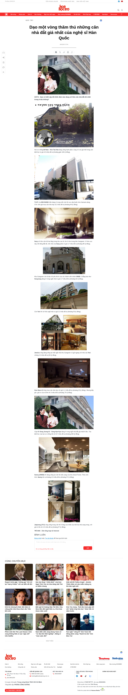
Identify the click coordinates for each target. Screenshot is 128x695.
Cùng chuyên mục (15, 561)
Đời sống (13, 14)
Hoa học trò (10, 656)
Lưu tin (3, 62)
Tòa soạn (8, 671)
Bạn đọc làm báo (15, 690)
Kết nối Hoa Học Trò (49, 667)
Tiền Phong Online (52, 1)
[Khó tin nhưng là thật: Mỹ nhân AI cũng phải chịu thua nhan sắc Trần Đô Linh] (19, 597)
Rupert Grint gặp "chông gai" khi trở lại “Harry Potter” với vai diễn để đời (18, 583)
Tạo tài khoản (49, 538)
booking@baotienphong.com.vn (40, 676)
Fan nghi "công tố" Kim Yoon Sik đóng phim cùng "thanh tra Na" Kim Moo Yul (79, 634)
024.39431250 (11, 677)
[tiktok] (86, 676)
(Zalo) (41, 673)
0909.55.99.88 (36, 673)
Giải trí (30, 14)
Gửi (88, 548)
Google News (101, 20)
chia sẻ (56, 52)
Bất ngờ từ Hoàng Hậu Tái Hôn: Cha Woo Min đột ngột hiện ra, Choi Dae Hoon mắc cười (49, 609)
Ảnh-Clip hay (87, 14)
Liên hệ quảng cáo (36, 671)
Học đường (37, 14)
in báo (68, 52)
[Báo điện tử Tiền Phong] (104, 658)
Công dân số (21, 667)
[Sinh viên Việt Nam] (117, 658)
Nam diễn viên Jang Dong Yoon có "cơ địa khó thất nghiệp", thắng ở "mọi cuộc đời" (48, 634)
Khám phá (22, 14)
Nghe (3, 52)
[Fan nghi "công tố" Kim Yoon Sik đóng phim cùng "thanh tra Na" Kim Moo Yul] (80, 622)
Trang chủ (6, 14)
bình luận (72, 52)
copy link (64, 52)
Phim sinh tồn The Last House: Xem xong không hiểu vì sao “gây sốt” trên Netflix (18, 634)
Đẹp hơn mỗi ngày (49, 14)
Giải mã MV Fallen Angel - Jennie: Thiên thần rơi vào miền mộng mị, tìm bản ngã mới (78, 584)
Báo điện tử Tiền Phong (64, 7)
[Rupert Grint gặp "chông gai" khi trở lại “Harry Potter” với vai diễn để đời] (19, 572)
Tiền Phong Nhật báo (67, 1)
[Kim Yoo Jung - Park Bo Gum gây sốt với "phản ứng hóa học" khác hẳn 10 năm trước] (80, 597)
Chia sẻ (3, 57)
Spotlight (105, 14)
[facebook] (119, 1)
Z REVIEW (96, 14)
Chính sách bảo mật (109, 671)
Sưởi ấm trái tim (74, 664)
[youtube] (122, 1)
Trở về (3, 72)
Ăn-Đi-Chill (77, 14)
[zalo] (91, 676)
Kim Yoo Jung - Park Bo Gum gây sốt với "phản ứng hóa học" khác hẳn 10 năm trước (80, 609)
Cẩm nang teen (100, 664)
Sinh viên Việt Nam (82, 1)
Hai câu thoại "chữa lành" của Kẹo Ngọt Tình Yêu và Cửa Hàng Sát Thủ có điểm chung (49, 584)
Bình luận (3, 67)
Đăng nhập (37, 538)
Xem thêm (121, 14)
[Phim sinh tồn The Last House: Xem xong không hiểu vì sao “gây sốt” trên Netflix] (19, 622)
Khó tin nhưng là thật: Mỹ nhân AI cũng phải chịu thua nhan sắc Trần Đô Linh (18, 609)
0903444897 (58, 673)
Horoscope (114, 14)
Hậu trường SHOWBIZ (64, 14)
